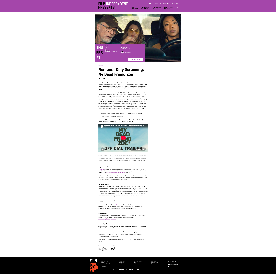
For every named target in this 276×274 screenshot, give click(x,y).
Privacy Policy (121, 269)
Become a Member (138, 261)
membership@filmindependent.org (115, 172)
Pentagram (131, 269)
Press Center (153, 263)
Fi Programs (120, 265)
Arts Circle (101, 171)
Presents (100, 65)
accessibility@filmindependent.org (107, 219)
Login (164, 3)
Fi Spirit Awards (121, 262)
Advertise (136, 263)
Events (150, 3)
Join (160, 3)
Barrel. (138, 269)
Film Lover (101, 169)
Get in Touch (153, 261)
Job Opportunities (154, 262)
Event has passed (135, 59)
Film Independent (121, 261)
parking (116, 205)
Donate (156, 3)
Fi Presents (120, 263)
